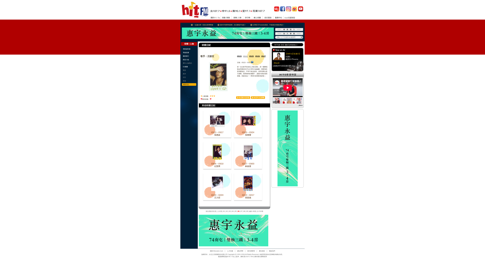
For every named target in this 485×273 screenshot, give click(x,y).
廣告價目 (262, 251)
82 (227, 211)
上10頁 (219, 211)
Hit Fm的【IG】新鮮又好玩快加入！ (286, 45)
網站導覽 (240, 251)
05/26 (257, 56)
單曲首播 (186, 52)
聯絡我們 (272, 251)
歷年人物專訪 (187, 63)
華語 (184, 70)
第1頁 (214, 211)
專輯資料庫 (186, 49)
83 (230, 211)
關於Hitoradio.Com (216, 251)
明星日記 (186, 84)
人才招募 (230, 251)
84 (233, 211)
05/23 (239, 56)
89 (247, 211)
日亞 (184, 77)
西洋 (184, 74)
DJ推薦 (185, 67)
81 (224, 211)
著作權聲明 (251, 251)
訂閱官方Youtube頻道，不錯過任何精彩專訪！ (268, 25)
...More (300, 105)
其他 (184, 81)
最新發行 (186, 56)
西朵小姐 (186, 60)
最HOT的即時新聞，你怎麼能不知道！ (233, 25)
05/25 (251, 56)
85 (236, 211)
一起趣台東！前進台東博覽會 (203, 25)
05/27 (263, 56)
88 (244, 211)
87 (241, 211)
